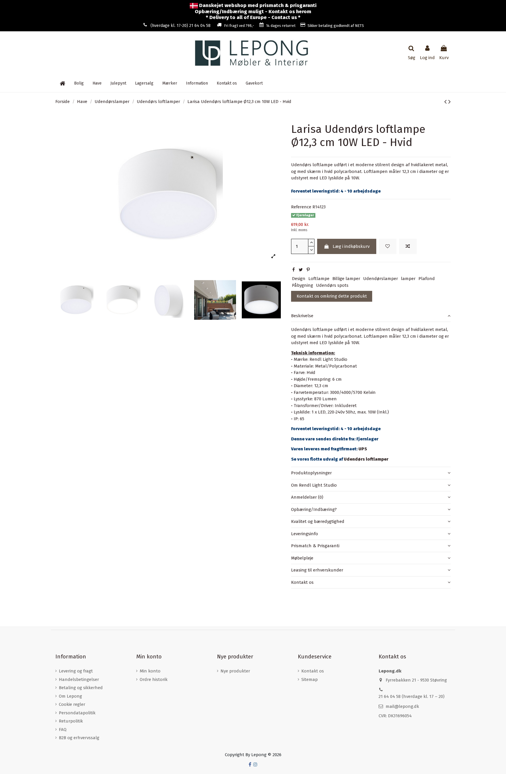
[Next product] (449, 102)
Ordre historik (153, 679)
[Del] (293, 269)
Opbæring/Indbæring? (314, 509)
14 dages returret (280, 25)
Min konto (150, 671)
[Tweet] (301, 269)
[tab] (371, 316)
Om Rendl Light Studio (314, 485)
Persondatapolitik (77, 712)
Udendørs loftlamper (366, 459)
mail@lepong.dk (402, 706)
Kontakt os (302, 582)
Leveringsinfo (304, 533)
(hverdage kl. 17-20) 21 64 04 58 (181, 25)
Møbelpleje (302, 558)
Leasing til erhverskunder (317, 570)
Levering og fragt (76, 671)
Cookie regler (72, 704)
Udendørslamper (380, 278)
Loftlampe (318, 278)
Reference (301, 207)
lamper (408, 278)
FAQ (62, 729)
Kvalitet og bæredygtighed (317, 521)
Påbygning (302, 285)
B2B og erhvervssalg (79, 737)
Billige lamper (346, 278)
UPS (362, 449)
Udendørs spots (332, 285)
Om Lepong (70, 696)
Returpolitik (71, 721)
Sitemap (309, 679)
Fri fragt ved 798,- (239, 25)
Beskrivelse (302, 315)
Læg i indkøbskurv (351, 246)
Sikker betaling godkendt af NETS (335, 25)
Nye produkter (235, 671)
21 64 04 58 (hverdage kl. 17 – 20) (412, 696)
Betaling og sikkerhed (81, 687)
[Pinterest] (308, 269)
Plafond (426, 278)
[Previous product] (446, 102)
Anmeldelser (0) (307, 497)
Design (298, 278)
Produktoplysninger (311, 473)
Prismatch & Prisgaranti (315, 545)
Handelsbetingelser (79, 679)
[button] (197, 83)
